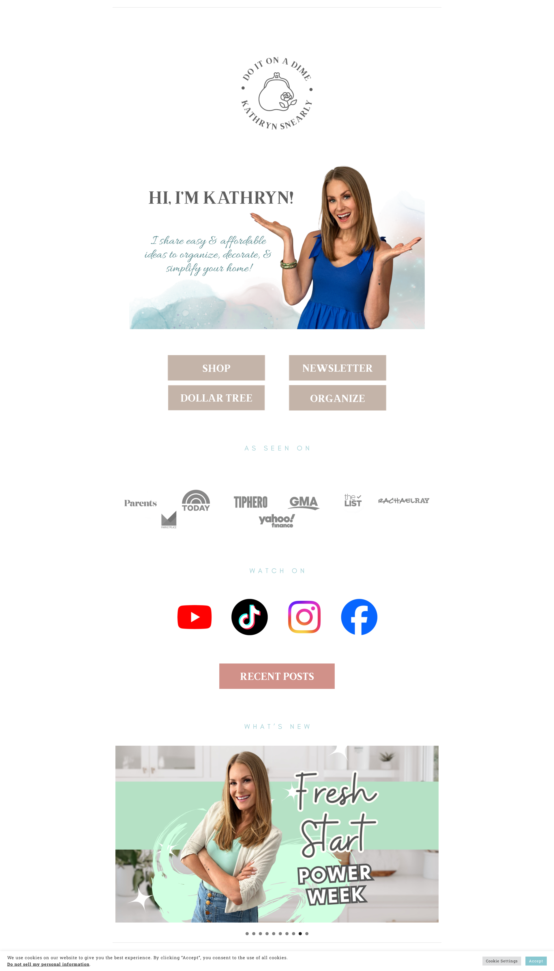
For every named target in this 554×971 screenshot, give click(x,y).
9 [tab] (300, 933)
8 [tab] (293, 933)
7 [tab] (287, 933)
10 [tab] (306, 933)
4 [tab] (267, 933)
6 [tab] (280, 933)
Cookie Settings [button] (502, 960)
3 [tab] (260, 933)
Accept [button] (536, 960)
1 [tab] (247, 933)
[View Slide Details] (277, 834)
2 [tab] (253, 933)
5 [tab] (273, 933)
